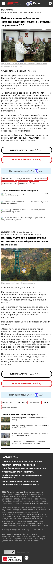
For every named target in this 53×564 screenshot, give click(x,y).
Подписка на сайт (12, 472)
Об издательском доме (14, 461)
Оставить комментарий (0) (26, 160)
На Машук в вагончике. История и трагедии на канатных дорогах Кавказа (30, 434)
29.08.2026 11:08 (8, 232)
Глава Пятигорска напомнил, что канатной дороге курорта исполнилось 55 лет (28, 442)
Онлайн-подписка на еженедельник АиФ (24, 468)
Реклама (6, 465)
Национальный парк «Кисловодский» (18, 283)
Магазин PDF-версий (24, 465)
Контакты (29, 472)
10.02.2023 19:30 (8, 10)
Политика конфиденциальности (20, 481)
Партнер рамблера (23, 552)
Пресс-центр (35, 461)
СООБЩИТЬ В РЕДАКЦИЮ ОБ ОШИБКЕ (20, 485)
